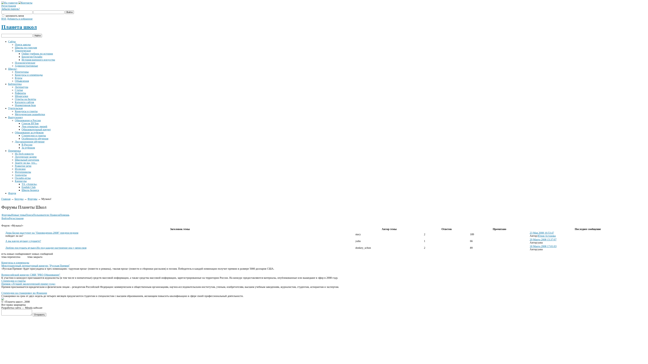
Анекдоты (21, 175)
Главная (5, 199)
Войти (5, 218)
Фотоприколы (23, 172)
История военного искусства (38, 59)
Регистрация (8, 5)
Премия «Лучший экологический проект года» (28, 283)
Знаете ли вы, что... (26, 162)
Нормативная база (25, 105)
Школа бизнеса (30, 190)
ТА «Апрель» (29, 184)
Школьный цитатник (27, 159)
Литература (21, 87)
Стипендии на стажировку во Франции (24, 293)
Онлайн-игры (23, 178)
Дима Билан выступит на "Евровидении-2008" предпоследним (41, 232)
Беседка (19, 199)
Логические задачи (26, 156)
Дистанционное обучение (30, 141)
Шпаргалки (21, 96)
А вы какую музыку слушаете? (23, 241)
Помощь (64, 215)
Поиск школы (23, 44)
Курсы (18, 78)
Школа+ (12, 68)
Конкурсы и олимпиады (29, 74)
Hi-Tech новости (24, 153)
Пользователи (41, 215)
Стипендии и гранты (34, 135)
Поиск (29, 215)
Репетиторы (22, 71)
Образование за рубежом (29, 132)
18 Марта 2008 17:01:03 (543, 246)
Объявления (22, 81)
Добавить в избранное (20, 18)
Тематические (23, 50)
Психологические (25, 62)
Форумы (32, 199)
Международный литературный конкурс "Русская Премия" (35, 265)
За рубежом (28, 147)
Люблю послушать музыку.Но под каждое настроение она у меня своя (45, 247)
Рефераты (20, 93)
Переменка (14, 150)
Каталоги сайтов (24, 102)
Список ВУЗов (30, 123)
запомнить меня (14, 15)
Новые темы (18, 215)
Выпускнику (15, 117)
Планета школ (19, 27)
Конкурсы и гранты (26, 111)
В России (27, 144)
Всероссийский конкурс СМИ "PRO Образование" (30, 274)
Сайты (12, 41)
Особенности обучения (35, 138)
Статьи (19, 90)
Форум (12, 193)
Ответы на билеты (25, 99)
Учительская (15, 108)
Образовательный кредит (36, 129)
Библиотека (15, 84)
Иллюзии (20, 169)
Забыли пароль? (10, 8)
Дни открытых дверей (34, 126)
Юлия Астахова (547, 235)
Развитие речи (23, 165)
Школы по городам (26, 47)
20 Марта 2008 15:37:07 (543, 239)
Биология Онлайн (32, 56)
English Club (29, 187)
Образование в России (28, 120)
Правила (55, 215)
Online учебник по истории (37, 53)
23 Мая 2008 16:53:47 (542, 232)
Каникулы (21, 181)
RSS (3, 18)
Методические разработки (30, 114)
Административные (26, 65)
